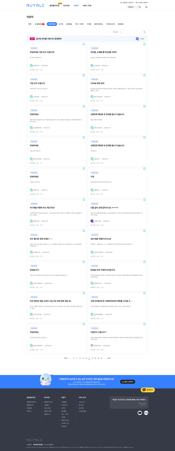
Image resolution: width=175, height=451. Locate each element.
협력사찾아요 (98, 24)
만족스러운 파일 (37, 314)
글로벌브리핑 (55, 5)
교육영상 (46, 405)
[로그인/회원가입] (146, 8)
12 (92, 358)
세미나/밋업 (47, 408)
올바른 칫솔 (36, 221)
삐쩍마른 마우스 (98, 283)
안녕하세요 (34, 114)
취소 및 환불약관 (48, 444)
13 (95, 358)
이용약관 (29, 444)
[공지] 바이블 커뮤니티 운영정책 (48, 39)
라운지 (76, 5)
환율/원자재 (30, 405)
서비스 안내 (87, 5)
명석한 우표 (36, 65)
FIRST (66, 358)
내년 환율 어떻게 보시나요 (101, 239)
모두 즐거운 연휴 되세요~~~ (41, 239)
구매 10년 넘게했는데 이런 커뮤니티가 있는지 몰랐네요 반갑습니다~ (49, 275)
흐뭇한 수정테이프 (98, 252)
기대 (92, 176)
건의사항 (81, 408)
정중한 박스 (97, 159)
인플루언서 (47, 414)
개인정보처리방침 (38, 444)
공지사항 (81, 405)
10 (86, 358)
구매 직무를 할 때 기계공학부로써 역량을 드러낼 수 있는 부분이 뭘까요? (111, 306)
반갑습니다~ (35, 270)
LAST (109, 358)
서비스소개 (82, 402)
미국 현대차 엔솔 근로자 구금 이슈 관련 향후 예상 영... (51, 301)
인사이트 (66, 5)
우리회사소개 (110, 24)
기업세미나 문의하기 (128, 2)
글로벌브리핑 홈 (31, 402)
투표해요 (121, 24)
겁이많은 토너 (36, 252)
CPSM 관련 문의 (97, 83)
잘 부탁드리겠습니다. (36, 57)
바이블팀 (142, 39)
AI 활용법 (38, 24)
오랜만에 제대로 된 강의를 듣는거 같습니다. (108, 114)
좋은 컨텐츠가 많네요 (96, 120)
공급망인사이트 (48, 402)
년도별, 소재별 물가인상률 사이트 (104, 52)
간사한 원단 (97, 65)
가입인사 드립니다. (35, 182)
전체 (29, 24)
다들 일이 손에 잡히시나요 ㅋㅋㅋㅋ (104, 207)
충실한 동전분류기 (98, 314)
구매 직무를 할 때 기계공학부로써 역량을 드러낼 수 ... (111, 301)
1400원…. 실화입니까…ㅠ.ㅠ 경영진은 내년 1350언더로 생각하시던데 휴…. (112, 244)
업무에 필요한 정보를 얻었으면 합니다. (101, 182)
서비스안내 (82, 397)
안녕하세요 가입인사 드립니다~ (38, 337)
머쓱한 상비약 (97, 221)
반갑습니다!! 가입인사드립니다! (103, 270)
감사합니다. (94, 151)
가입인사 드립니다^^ (99, 332)
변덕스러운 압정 (98, 97)
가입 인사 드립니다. (37, 83)
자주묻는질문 (82, 411)
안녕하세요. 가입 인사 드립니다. (39, 88)
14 (98, 358)
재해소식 (29, 411)
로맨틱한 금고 (97, 345)
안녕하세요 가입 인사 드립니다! (42, 52)
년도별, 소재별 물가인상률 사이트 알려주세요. (103, 57)
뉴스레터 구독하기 (143, 2)
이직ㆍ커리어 (79, 24)
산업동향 (29, 408)
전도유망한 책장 (37, 128)
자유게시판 (51, 24)
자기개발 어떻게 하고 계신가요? (42, 207)
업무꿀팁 (69, 24)
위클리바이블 (47, 411)
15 (101, 358)
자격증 (89, 24)
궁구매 (61, 24)
